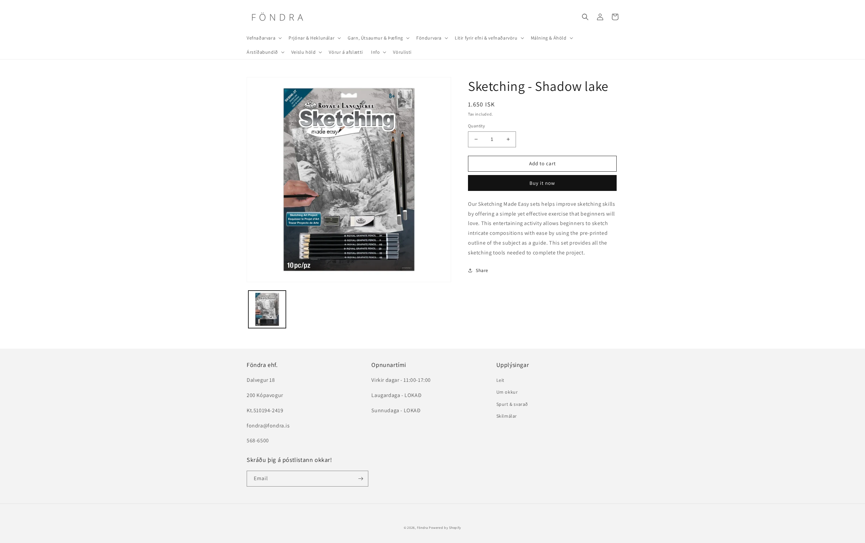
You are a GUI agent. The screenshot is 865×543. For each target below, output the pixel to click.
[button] (264, 38)
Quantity (476, 126)
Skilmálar (506, 416)
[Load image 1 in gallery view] (267, 309)
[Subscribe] (360, 479)
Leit (500, 380)
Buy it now (542, 183)
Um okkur (507, 392)
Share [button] (482, 270)
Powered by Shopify (445, 527)
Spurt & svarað (512, 404)
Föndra (422, 527)
